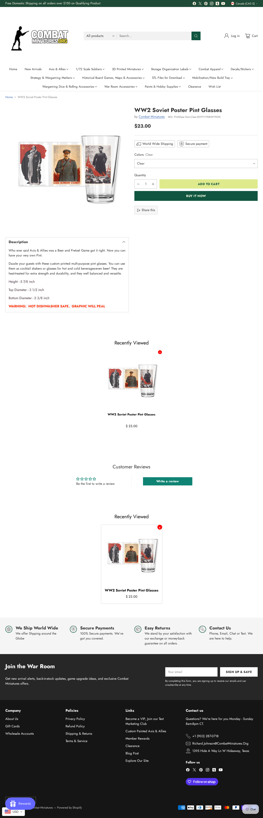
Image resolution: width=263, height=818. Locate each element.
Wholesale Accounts (19, 733)
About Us (11, 718)
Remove (160, 352)
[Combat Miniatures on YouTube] (223, 4)
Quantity (140, 175)
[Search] (196, 36)
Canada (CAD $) (245, 4)
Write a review (167, 481)
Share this (148, 210)
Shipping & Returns (79, 733)
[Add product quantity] (153, 184)
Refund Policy (75, 726)
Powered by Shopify (69, 807)
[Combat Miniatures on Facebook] (194, 4)
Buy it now (196, 196)
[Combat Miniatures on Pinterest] (206, 4)
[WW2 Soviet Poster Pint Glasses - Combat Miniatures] (67, 168)
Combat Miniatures (152, 116)
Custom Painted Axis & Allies (146, 731)
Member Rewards (137, 738)
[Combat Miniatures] (41, 36)
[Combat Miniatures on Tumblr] (217, 4)
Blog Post (132, 753)
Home (9, 97)
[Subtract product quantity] (138, 184)
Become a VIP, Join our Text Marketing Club (145, 721)
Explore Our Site (137, 760)
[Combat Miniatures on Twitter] (200, 4)
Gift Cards (12, 726)
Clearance (133, 746)
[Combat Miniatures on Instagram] (212, 4)
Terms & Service (76, 741)
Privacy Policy (75, 718)
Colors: (143, 154)
